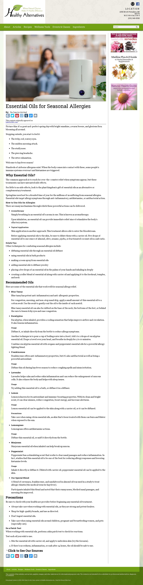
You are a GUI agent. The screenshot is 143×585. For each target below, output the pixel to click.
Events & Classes (61, 26)
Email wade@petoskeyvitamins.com (133, 4)
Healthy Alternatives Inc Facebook (138, 4)
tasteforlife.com (12, 122)
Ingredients (79, 26)
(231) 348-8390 (134, 18)
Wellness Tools (42, 26)
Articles (17, 26)
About (7, 26)
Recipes (28, 26)
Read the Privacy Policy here (63, 580)
